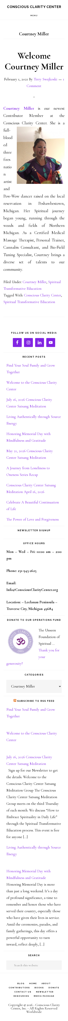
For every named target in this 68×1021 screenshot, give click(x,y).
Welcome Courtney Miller (34, 61)
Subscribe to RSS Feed (36, 701)
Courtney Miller (34, 282)
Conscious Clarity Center (34, 7)
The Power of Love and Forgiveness (32, 519)
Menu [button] (34, 15)
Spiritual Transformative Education (29, 302)
